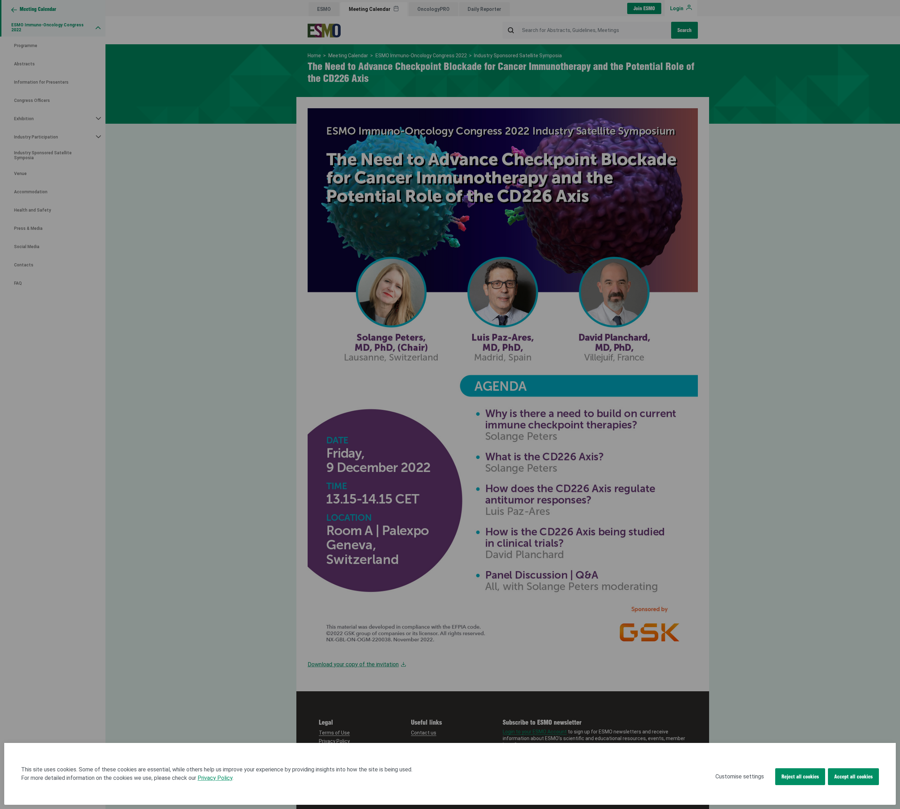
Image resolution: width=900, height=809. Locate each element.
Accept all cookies (853, 777)
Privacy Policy (215, 778)
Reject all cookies (800, 777)
